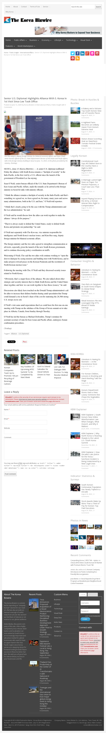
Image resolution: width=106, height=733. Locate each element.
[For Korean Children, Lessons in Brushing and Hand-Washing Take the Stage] (75, 376)
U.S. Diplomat (24, 334)
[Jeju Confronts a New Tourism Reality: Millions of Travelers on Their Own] (74, 538)
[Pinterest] (73, 58)
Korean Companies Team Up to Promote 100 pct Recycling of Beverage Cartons (11, 375)
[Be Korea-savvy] (28, 20)
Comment (7, 437)
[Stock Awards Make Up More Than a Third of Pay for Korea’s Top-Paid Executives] (75, 502)
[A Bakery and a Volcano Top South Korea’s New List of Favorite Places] (75, 110)
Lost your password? (92, 616)
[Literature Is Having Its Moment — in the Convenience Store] (75, 275)
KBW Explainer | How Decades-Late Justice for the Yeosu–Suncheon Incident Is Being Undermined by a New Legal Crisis (91, 458)
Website (7, 428)
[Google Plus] (87, 53)
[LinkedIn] (82, 53)
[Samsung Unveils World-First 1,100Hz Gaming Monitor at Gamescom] (74, 547)
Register (92, 595)
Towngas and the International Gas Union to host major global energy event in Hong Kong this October (45, 696)
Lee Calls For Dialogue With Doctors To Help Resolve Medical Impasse (61, 372)
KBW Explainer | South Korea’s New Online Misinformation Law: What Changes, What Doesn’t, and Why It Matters (91, 420)
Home (8, 7)
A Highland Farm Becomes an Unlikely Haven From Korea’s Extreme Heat (90, 126)
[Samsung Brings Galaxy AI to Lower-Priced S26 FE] (82, 547)
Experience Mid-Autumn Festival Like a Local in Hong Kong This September (46, 647)
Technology (71, 40)
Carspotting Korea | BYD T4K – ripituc (84, 560)
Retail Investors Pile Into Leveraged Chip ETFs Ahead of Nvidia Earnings (91, 304)
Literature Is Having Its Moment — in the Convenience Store (90, 272)
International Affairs (27, 52)
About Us (57, 636)
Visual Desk (85, 40)
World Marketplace (25, 46)
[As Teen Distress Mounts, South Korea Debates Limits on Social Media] (82, 537)
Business (33, 40)
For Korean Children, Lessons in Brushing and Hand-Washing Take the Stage (91, 377)
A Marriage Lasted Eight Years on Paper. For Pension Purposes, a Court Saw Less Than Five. (91, 184)
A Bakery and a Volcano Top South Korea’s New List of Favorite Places (91, 110)
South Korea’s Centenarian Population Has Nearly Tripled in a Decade (91, 488)
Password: (84, 607)
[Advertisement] (36, 76)
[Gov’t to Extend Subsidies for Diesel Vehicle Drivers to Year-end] (44, 359)
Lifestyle (57, 40)
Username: (85, 599)
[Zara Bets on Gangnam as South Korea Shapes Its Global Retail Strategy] (75, 286)
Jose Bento (74, 579)
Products (57, 627)
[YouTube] (97, 53)
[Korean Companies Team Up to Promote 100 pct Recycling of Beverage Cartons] (11, 359)
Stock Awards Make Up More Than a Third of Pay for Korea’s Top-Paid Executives (91, 504)
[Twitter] (73, 53)
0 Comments (97, 148)
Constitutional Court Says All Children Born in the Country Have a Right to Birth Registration (91, 166)
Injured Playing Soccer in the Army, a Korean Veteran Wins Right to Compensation (91, 202)
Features (9, 46)
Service (45, 7)
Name (7, 409)
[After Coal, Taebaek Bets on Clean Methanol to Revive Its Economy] (98, 547)
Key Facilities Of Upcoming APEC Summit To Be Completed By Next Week (27, 372)
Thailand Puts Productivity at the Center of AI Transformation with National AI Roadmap (46, 670)
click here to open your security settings (33, 399)
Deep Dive (58, 618)
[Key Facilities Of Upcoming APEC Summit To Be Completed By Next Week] (28, 359)
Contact (24, 7)
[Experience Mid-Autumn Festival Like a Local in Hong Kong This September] (82, 527)
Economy (46, 40)
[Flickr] (92, 53)
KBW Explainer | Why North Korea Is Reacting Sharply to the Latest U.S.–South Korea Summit (91, 438)
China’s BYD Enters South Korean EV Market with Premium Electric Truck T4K (86, 564)
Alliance (14, 334)
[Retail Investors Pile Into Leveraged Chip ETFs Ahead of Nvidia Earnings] (75, 302)
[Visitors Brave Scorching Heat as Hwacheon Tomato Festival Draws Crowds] (75, 141)
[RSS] (77, 58)
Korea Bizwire (29, 105)
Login (83, 595)
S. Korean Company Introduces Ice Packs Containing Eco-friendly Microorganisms (85, 571)
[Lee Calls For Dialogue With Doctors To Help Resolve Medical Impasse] (61, 359)
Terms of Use (35, 7)
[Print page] (36, 112)
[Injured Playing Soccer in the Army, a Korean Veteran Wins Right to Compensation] (75, 200)
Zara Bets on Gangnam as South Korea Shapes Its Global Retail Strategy (91, 287)
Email (6, 419)
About (15, 7)
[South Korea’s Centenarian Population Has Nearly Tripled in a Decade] (75, 487)
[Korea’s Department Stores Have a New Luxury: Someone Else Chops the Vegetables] (75, 392)
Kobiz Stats (58, 622)
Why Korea (9, 12)
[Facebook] (77, 53)
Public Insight (14, 52)
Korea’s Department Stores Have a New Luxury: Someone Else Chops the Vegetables (90, 393)
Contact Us (58, 631)
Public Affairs (19, 40)
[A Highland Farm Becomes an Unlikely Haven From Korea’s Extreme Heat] (75, 124)
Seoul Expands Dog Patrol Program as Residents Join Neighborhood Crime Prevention (86, 581)
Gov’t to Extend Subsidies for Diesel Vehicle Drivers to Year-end (43, 372)
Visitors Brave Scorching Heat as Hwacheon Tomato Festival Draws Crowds (91, 142)
